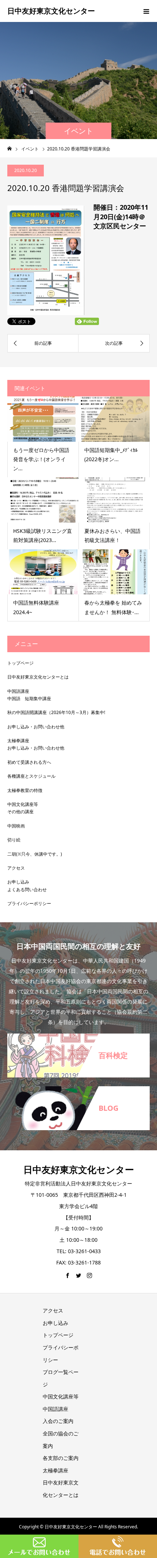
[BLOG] (78, 1086)
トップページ (20, 663)
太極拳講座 (18, 740)
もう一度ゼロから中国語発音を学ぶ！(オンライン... (41, 459)
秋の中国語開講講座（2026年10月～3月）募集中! (56, 712)
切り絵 (13, 840)
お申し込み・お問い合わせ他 (35, 727)
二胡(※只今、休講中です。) (34, 854)
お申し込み (18, 882)
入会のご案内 (58, 1420)
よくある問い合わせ (27, 889)
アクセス (16, 868)
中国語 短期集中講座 (29, 698)
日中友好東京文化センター (51, 11)
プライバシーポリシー (29, 903)
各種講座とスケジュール (31, 776)
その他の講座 (20, 811)
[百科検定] (78, 1034)
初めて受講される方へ (29, 762)
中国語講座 (18, 691)
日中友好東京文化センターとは (38, 677)
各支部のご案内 (60, 1457)
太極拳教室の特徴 (24, 790)
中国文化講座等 (22, 804)
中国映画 (16, 826)
